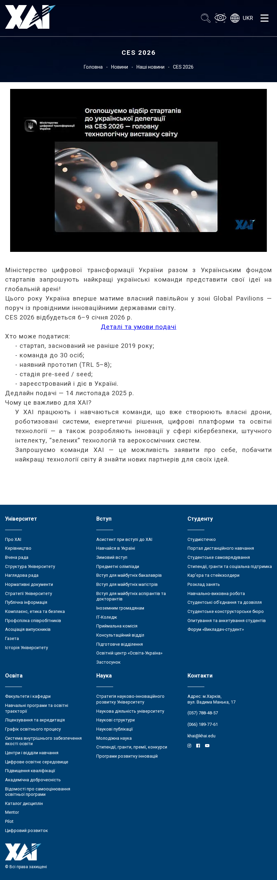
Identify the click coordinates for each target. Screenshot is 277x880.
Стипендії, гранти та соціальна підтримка (229, 566)
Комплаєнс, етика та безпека (35, 611)
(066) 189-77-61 (202, 724)
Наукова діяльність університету (130, 711)
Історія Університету (26, 647)
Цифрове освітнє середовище (36, 761)
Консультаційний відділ (120, 635)
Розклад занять (203, 584)
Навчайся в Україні (115, 548)
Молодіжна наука (114, 738)
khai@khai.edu (201, 735)
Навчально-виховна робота (216, 593)
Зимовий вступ (111, 557)
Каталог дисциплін (24, 803)
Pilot (9, 821)
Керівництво (18, 548)
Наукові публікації (114, 729)
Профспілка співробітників (33, 620)
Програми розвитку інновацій (127, 756)
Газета (12, 638)
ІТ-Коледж (106, 617)
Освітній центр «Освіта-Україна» (129, 653)
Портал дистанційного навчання (220, 548)
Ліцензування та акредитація (35, 719)
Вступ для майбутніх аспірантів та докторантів (131, 596)
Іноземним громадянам (120, 608)
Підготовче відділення (119, 644)
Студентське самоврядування (218, 557)
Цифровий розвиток (26, 830)
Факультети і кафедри (28, 696)
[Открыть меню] (264, 18)
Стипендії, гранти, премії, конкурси (131, 747)
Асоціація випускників (28, 629)
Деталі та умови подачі (138, 327)
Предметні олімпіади (117, 566)
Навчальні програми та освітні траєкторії (36, 708)
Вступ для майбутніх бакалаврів (129, 575)
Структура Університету (30, 566)
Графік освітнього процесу (33, 729)
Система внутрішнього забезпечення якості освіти (43, 741)
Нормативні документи (29, 584)
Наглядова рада (22, 575)
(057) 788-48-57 (202, 712)
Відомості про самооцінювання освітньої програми (37, 791)
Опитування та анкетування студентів (226, 620)
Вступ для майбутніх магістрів (127, 584)
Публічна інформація (26, 602)
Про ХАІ (13, 539)
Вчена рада (16, 557)
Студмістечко (201, 539)
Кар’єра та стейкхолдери (213, 575)
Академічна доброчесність (33, 779)
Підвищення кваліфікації (30, 770)
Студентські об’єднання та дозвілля (224, 602)
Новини (119, 67)
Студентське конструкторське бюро (225, 611)
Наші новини (150, 67)
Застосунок (108, 662)
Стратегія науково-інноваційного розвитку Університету (130, 699)
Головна (93, 67)
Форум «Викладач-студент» (215, 629)
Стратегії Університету (28, 593)
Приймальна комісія (116, 625)
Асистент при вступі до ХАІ (124, 539)
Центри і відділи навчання (31, 752)
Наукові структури (115, 719)
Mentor (12, 812)
